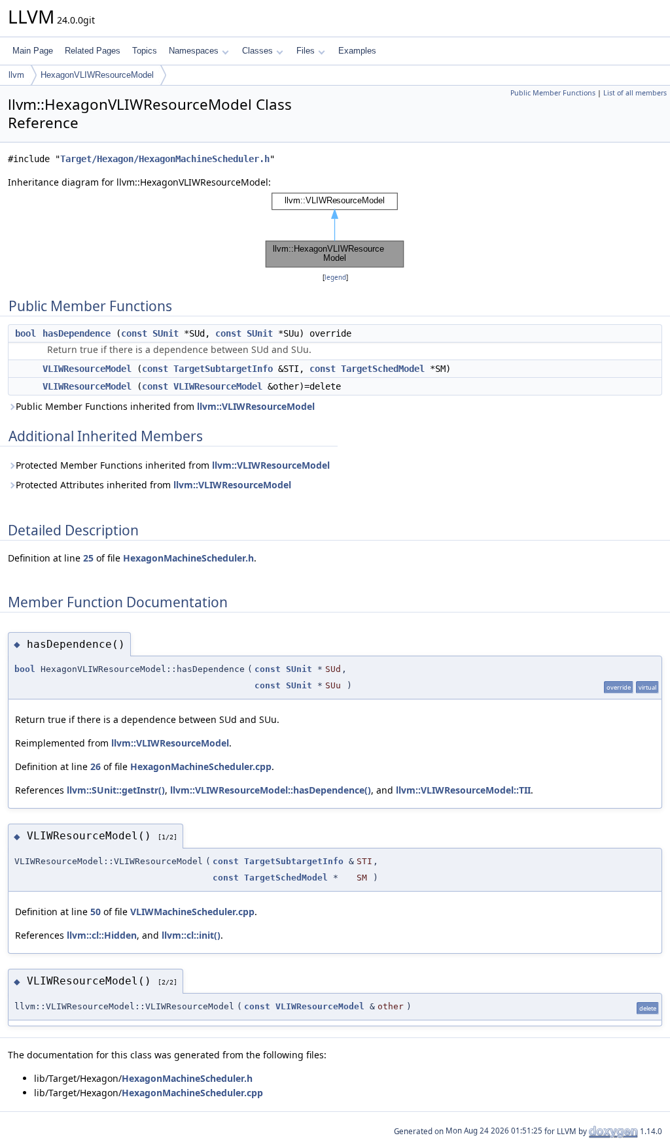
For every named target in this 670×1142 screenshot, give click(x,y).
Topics (144, 51)
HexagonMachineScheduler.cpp (201, 766)
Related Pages (92, 51)
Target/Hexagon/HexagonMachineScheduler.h (165, 159)
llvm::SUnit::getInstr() (116, 790)
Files (305, 51)
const (134, 333)
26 (95, 766)
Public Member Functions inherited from (165, 406)
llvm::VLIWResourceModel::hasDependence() (270, 790)
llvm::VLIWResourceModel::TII (463, 790)
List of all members (635, 92)
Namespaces (194, 51)
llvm (16, 75)
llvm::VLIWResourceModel (256, 406)
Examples (357, 51)
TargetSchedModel (383, 368)
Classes (257, 51)
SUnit (165, 333)
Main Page (32, 51)
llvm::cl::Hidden (102, 935)
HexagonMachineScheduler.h (188, 558)
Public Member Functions (552, 92)
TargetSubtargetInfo (223, 368)
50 (95, 911)
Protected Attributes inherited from (153, 485)
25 (88, 558)
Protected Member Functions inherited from (173, 465)
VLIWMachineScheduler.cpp (192, 911)
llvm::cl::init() (191, 935)
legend (335, 277)
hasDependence (77, 333)
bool (25, 333)
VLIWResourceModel (87, 368)
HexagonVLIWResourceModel (97, 75)
